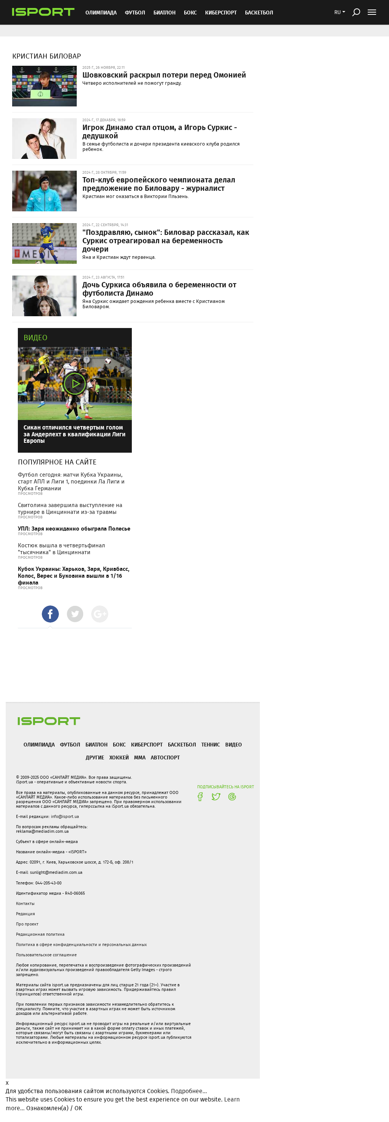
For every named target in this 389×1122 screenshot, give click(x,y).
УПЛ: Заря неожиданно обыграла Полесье (74, 528)
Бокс (190, 12)
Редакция (25, 914)
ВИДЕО (233, 744)
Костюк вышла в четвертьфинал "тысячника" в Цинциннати (61, 548)
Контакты (25, 903)
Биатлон (164, 12)
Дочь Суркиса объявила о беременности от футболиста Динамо (159, 288)
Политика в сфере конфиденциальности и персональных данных (81, 944)
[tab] (50, 614)
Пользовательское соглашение (46, 955)
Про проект (27, 924)
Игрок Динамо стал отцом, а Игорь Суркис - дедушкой (159, 131)
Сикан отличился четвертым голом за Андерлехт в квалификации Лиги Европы (74, 433)
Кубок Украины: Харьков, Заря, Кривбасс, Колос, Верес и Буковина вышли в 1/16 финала (74, 575)
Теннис (210, 744)
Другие (95, 757)
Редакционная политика (40, 934)
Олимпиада (101, 12)
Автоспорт (165, 757)
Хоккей (119, 757)
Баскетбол (259, 12)
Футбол (135, 12)
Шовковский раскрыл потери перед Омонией (164, 74)
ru (337, 12)
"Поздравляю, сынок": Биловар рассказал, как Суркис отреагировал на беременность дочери (165, 240)
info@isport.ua (65, 816)
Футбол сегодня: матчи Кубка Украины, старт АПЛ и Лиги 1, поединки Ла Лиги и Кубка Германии (71, 482)
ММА (139, 757)
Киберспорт (221, 12)
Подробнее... (189, 1091)
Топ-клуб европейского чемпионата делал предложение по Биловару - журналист (158, 183)
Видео (35, 337)
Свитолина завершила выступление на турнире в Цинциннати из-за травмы (70, 508)
